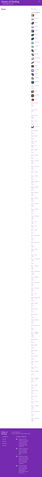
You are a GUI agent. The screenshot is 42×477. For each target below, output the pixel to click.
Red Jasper (37, 265)
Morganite (36, 209)
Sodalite (36, 339)
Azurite (36, 49)
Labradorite (37, 160)
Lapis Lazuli (37, 166)
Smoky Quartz (37, 325)
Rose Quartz (37, 282)
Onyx (36, 221)
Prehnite (36, 249)
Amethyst (36, 22)
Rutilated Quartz (37, 297)
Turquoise (36, 390)
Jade (35, 145)
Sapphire (36, 303)
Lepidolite (36, 181)
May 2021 (4, 439)
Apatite (36, 38)
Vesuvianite (37, 405)
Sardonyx (36, 308)
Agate (36, 14)
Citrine (36, 90)
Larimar (36, 171)
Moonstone (37, 203)
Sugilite (36, 344)
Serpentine (36, 319)
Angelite (36, 30)
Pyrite (36, 254)
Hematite (36, 130)
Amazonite (37, 18)
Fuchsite (36, 115)
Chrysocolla (37, 81)
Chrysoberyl (37, 77)
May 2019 (4, 445)
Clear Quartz (37, 94)
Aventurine (37, 45)
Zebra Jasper (37, 418)
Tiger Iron (36, 361)
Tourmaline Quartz (37, 379)
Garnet (36, 120)
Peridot (36, 229)
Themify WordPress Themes (25, 433)
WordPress (18, 433)
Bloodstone (37, 53)
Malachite (36, 192)
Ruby (36, 293)
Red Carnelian (37, 258)
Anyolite (36, 34)
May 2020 (4, 441)
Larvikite (36, 175)
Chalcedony (37, 69)
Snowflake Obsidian (36, 333)
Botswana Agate (37, 61)
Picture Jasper (37, 242)
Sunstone (36, 350)
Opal (35, 225)
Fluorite (36, 109)
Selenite (36, 314)
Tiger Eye (36, 355)
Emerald (36, 102)
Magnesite (36, 186)
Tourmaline (37, 371)
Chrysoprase (37, 85)
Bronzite (36, 65)
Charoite (36, 73)
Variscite (36, 401)
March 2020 (5, 443)
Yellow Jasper (37, 411)
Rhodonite (36, 276)
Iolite (36, 141)
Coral (36, 98)
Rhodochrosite (37, 271)
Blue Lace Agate (37, 57)
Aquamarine (37, 42)
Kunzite (36, 149)
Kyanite (36, 155)
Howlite (36, 135)
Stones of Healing (15, 432)
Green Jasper (37, 126)
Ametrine (36, 26)
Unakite (36, 396)
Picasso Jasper (37, 235)
